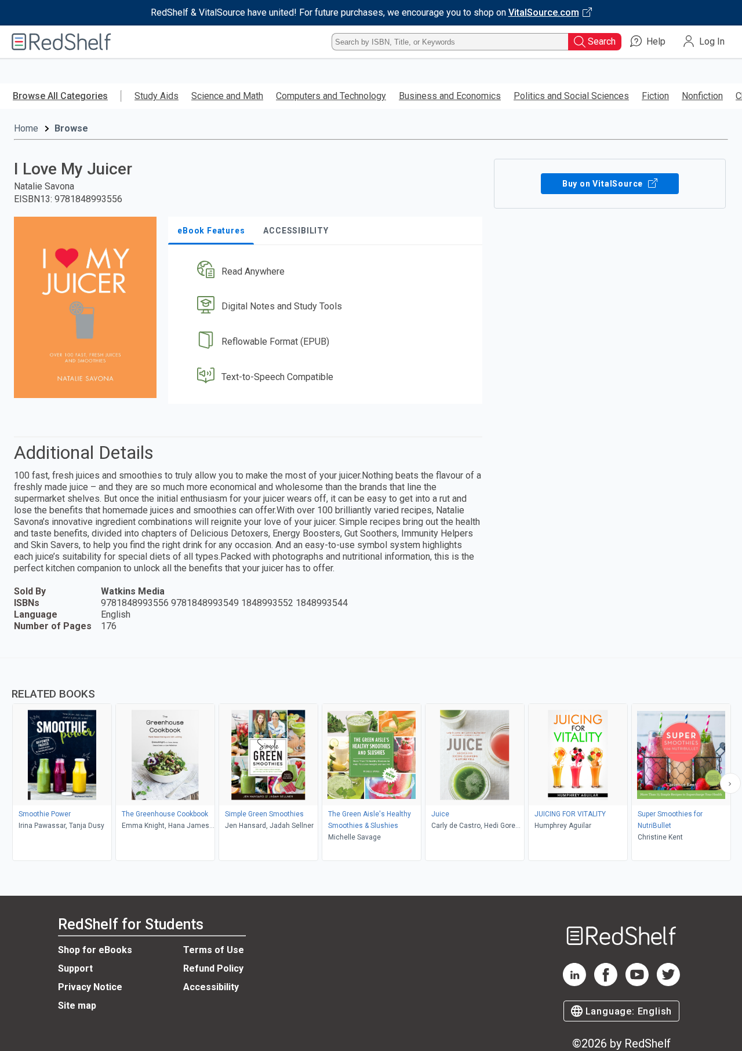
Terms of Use (213, 949)
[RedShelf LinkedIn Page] (574, 982)
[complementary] (371, 761)
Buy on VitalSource (603, 183)
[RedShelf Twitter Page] (668, 982)
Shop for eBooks (95, 949)
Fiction (655, 95)
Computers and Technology (331, 95)
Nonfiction (702, 95)
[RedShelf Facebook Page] (605, 982)
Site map (77, 1005)
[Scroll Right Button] (730, 783)
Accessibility (211, 986)
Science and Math (227, 95)
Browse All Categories (60, 95)
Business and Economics (450, 95)
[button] (327, 271)
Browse (71, 128)
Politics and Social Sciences (571, 95)
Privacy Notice (90, 986)
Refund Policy (213, 968)
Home (26, 128)
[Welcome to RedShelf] (61, 41)
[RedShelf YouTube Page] (637, 982)
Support (75, 968)
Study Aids (156, 95)
